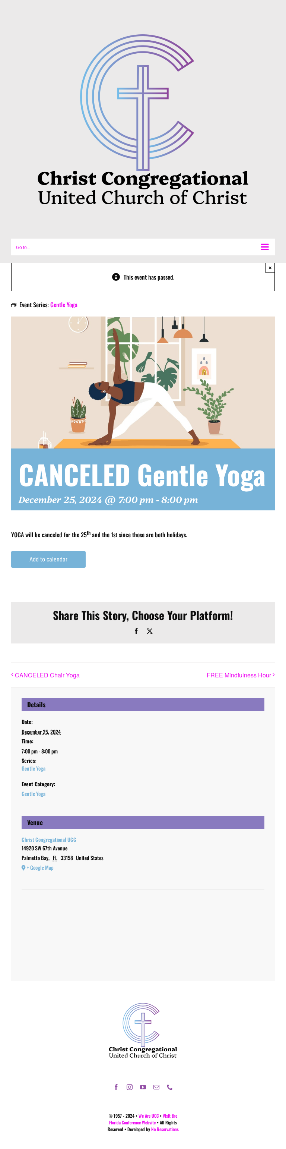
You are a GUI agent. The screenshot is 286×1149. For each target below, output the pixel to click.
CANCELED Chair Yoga (47, 675)
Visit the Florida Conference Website (143, 1119)
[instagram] (130, 1087)
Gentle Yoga (33, 768)
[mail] (156, 1087)
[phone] (170, 1087)
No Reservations (165, 1129)
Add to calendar (48, 559)
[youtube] (143, 1087)
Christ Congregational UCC (49, 839)
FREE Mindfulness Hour (239, 675)
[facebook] (116, 1087)
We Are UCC (149, 1115)
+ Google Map (40, 867)
